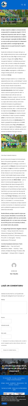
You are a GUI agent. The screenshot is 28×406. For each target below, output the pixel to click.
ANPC (14, 390)
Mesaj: (3, 299)
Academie (13, 383)
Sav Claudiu (3, 24)
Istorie (7, 383)
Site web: (3, 333)
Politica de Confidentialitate (19, 388)
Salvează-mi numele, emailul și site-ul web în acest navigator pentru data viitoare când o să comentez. (14, 343)
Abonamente (20, 383)
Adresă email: (5, 325)
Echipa (3, 383)
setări (18, 400)
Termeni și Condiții (6, 388)
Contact (16, 385)
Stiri (7, 24)
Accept (4, 403)
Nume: (3, 317)
